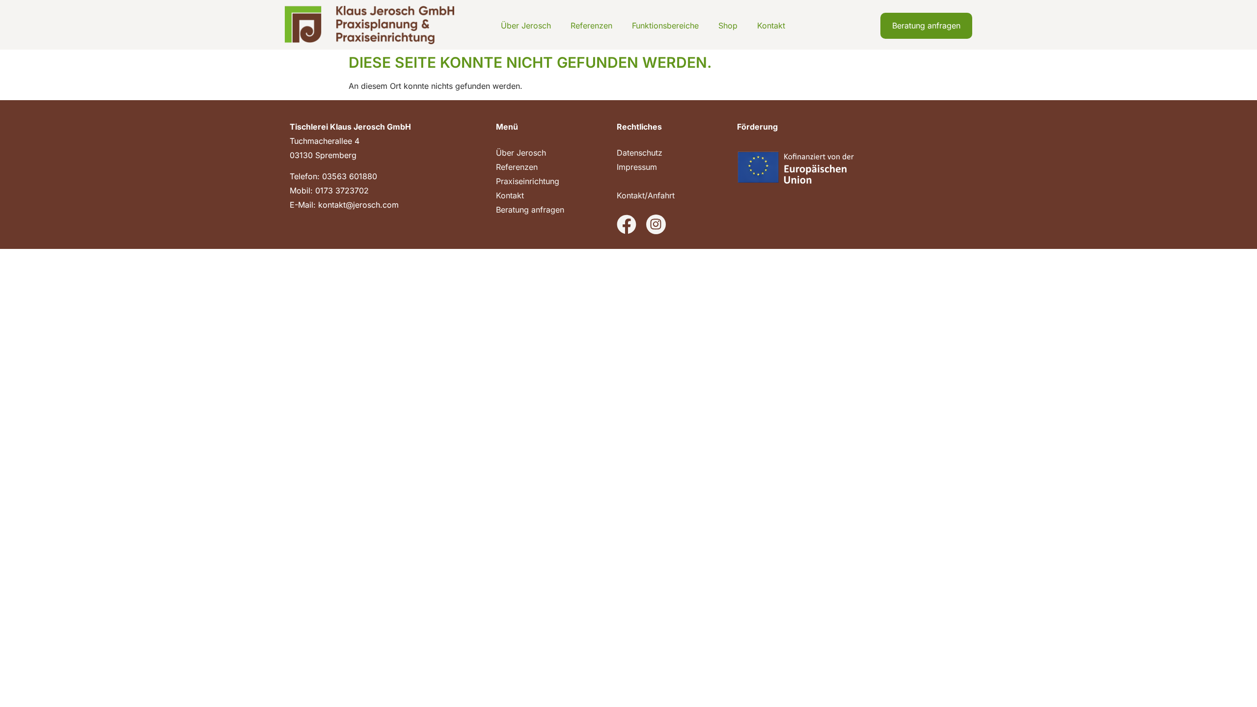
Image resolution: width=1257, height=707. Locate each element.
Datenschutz (639, 153)
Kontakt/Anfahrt (646, 195)
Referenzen (591, 25)
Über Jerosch (526, 25)
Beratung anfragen (530, 210)
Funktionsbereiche (665, 25)
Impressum (637, 167)
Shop (728, 25)
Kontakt (771, 25)
